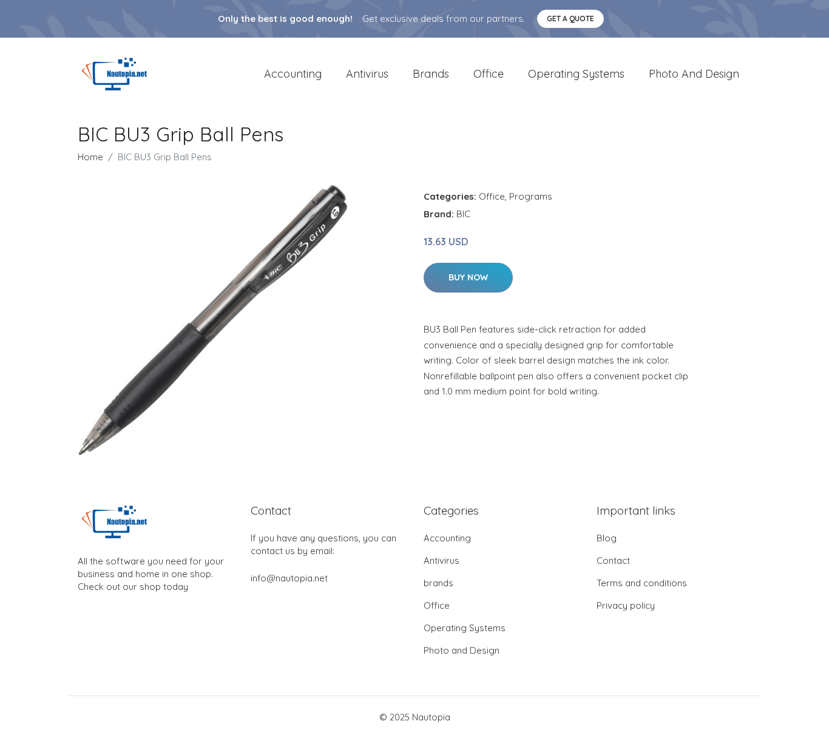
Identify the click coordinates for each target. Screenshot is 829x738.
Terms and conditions (642, 583)
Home (90, 157)
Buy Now (468, 277)
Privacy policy (626, 605)
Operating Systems (576, 74)
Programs (530, 196)
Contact (613, 560)
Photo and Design (694, 74)
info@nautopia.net (289, 578)
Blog (607, 538)
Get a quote (570, 18)
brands (431, 74)
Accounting (293, 74)
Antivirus (367, 74)
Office (488, 74)
